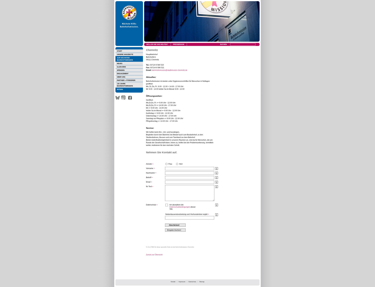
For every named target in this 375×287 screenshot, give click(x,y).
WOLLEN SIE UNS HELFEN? (157, 44)
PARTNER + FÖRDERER (126, 80)
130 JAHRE (125, 85)
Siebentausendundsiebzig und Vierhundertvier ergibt (186, 214)
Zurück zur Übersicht (154, 255)
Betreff (148, 177)
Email (148, 182)
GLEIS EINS (121, 67)
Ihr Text (149, 186)
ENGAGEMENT (122, 73)
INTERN (120, 89)
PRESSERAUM (178, 44)
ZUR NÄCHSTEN (125, 59)
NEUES (119, 63)
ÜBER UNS (121, 77)
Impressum (182, 281)
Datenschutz (192, 281)
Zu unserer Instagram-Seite (124, 98)
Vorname (149, 168)
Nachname (150, 173)
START (119, 51)
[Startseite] (129, 45)
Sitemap (201, 281)
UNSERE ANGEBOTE (125, 54)
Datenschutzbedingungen (179, 207)
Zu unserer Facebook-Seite (131, 98)
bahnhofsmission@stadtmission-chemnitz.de (169, 70)
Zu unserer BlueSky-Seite (118, 98)
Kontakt (173, 281)
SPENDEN (121, 70)
